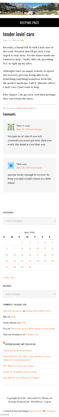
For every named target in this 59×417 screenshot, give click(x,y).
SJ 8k (13, 316)
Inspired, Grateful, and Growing (20, 371)
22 (22, 261)
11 (45, 248)
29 (22, 267)
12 (52, 248)
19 (52, 254)
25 (45, 261)
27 (7, 267)
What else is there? (26, 108)
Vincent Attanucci (12, 310)
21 (14, 261)
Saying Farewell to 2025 (38, 310)
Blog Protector (35, 411)
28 (14, 267)
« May (6, 277)
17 (38, 254)
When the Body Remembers (17, 350)
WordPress (37, 401)
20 (7, 261)
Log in (47, 401)
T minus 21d (32, 334)
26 (52, 261)
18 (45, 254)
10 (38, 248)
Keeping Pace (29, 22)
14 (14, 254)
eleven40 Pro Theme (38, 398)
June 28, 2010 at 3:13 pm (28, 167)
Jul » (13, 277)
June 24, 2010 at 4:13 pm (29, 129)
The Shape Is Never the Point (18, 365)
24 (37, 261)
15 (22, 254)
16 (30, 254)
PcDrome (50, 411)
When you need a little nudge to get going (33, 328)
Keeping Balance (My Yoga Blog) (20, 344)
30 (30, 267)
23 (30, 261)
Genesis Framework (18, 401)
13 (7, 254)
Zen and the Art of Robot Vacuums (21, 377)
